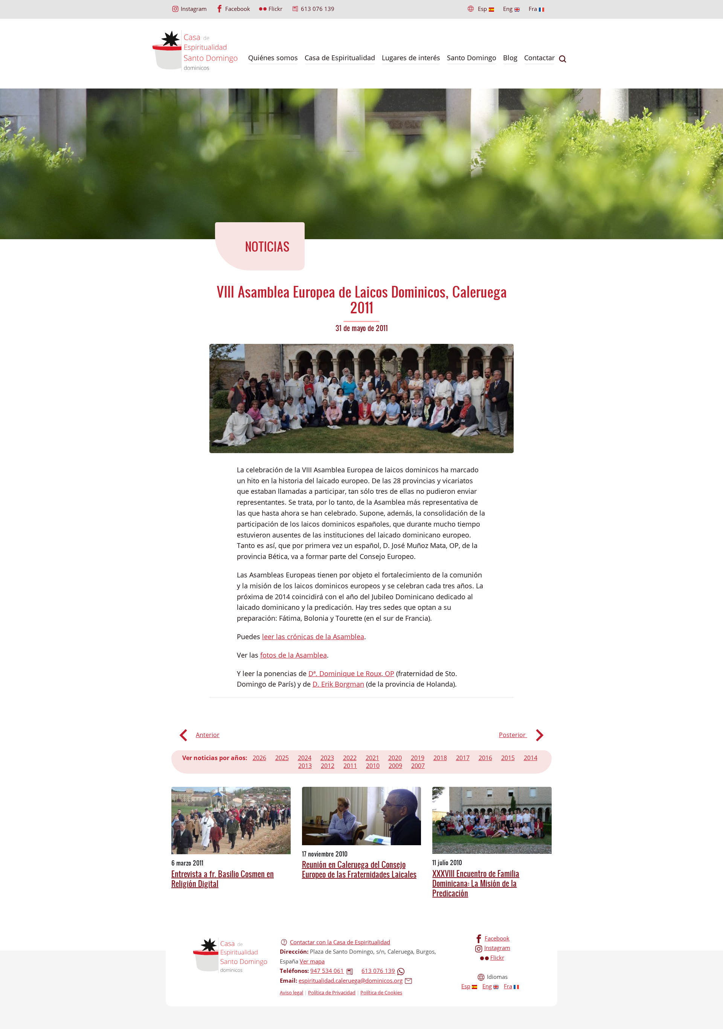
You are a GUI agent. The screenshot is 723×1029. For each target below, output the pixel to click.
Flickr (275, 8)
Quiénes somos (273, 57)
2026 (259, 758)
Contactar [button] (539, 57)
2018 (440, 758)
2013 (305, 766)
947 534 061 (327, 970)
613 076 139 (317, 8)
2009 (395, 766)
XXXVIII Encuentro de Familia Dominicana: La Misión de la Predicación (475, 883)
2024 (304, 758)
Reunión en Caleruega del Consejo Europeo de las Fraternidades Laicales (359, 869)
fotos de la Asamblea (293, 655)
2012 (327, 766)
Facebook (237, 8)
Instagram (194, 8)
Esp (482, 8)
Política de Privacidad (331, 992)
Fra (533, 8)
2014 (530, 758)
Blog (510, 57)
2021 (372, 758)
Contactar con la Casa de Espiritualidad (340, 942)
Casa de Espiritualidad (340, 57)
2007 (418, 766)
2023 (327, 758)
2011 (350, 766)
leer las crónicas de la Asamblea (313, 636)
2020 (395, 758)
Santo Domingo (471, 57)
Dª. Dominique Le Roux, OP (351, 673)
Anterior (208, 735)
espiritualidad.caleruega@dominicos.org (351, 980)
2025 (282, 758)
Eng (508, 8)
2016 (485, 758)
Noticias (267, 246)
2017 (463, 758)
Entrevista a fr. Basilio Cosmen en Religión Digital (222, 879)
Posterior (513, 735)
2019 (417, 758)
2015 (508, 758)
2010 (373, 766)
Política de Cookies (381, 992)
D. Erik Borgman (338, 684)
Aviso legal (291, 992)
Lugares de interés (411, 57)
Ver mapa (312, 961)
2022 (350, 758)
